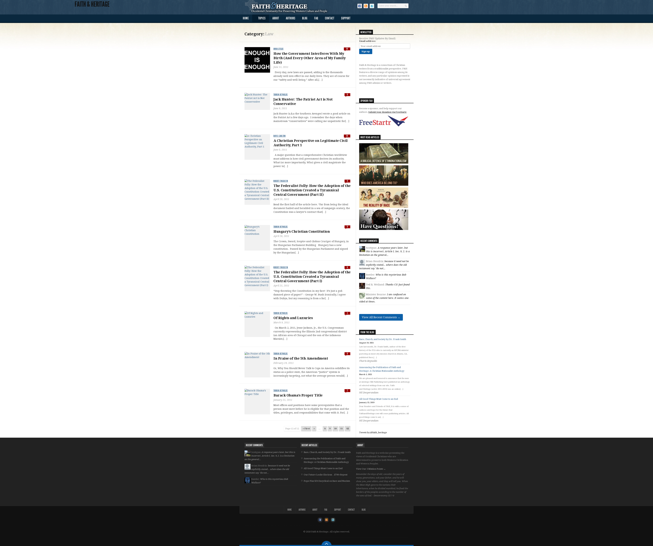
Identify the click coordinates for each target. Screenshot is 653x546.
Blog (304, 18)
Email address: (367, 41)
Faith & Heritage (288, 7)
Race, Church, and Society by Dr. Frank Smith (382, 339)
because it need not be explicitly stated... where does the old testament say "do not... (384, 265)
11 (341, 428)
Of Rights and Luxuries (293, 318)
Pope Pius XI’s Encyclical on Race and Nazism (327, 481)
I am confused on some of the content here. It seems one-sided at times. (384, 298)
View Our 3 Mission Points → (371, 469)
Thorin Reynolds (280, 94)
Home (246, 18)
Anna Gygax (278, 48)
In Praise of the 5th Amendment (300, 358)
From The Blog (367, 332)
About (275, 18)
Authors (290, 18)
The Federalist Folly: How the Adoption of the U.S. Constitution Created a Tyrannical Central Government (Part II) (312, 190)
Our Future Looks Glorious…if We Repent (325, 474)
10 (335, 428)
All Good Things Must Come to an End (378, 399)
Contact (329, 18)
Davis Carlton (279, 136)
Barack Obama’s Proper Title (298, 395)
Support (345, 18)
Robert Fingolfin (280, 181)
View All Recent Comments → (381, 317)
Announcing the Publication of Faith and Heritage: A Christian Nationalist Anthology (326, 460)
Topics (262, 18)
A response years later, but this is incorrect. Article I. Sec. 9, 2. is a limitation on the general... (384, 251)
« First (306, 428)
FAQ (316, 18)
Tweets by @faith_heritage (373, 432)
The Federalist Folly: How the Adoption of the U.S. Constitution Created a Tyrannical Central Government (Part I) (312, 276)
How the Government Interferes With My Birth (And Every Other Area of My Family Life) (309, 58)
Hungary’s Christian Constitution (301, 231)
